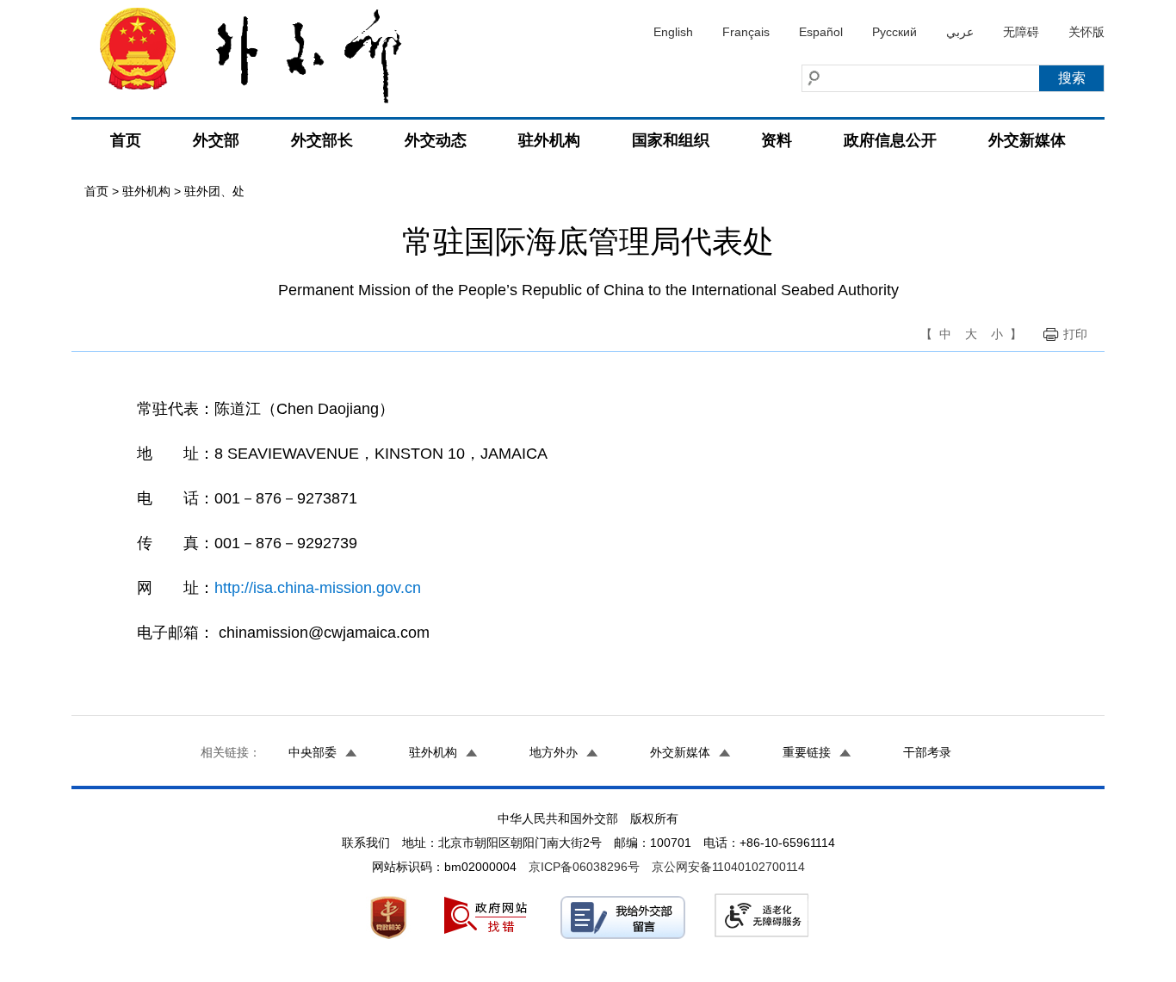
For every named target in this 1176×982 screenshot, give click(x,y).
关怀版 (1086, 32)
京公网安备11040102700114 (728, 867)
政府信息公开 (890, 140)
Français (746, 32)
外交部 (216, 140)
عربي (960, 32)
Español (821, 32)
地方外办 (553, 752)
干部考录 (927, 752)
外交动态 (436, 140)
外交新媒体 (1027, 140)
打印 (1075, 334)
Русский (894, 32)
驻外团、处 (214, 191)
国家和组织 (670, 140)
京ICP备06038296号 (584, 867)
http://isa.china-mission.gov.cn (317, 587)
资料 (776, 140)
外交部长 (322, 140)
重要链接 (807, 752)
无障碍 (1021, 32)
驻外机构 (549, 140)
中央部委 (312, 752)
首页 (125, 140)
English (673, 32)
